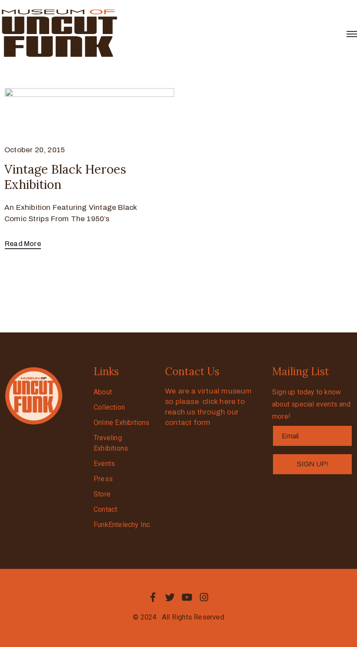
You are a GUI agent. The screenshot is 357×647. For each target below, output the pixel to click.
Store (102, 494)
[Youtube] (187, 597)
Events (104, 463)
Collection (109, 407)
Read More (23, 243)
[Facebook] (153, 597)
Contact (105, 509)
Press (103, 479)
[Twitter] (170, 597)
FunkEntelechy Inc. (123, 524)
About (103, 392)
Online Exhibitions (122, 422)
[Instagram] (204, 597)
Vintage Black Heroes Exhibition (65, 176)
